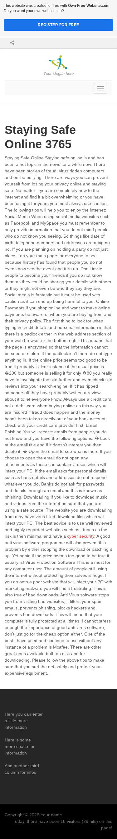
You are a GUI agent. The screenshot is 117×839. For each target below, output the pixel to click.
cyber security (80, 536)
